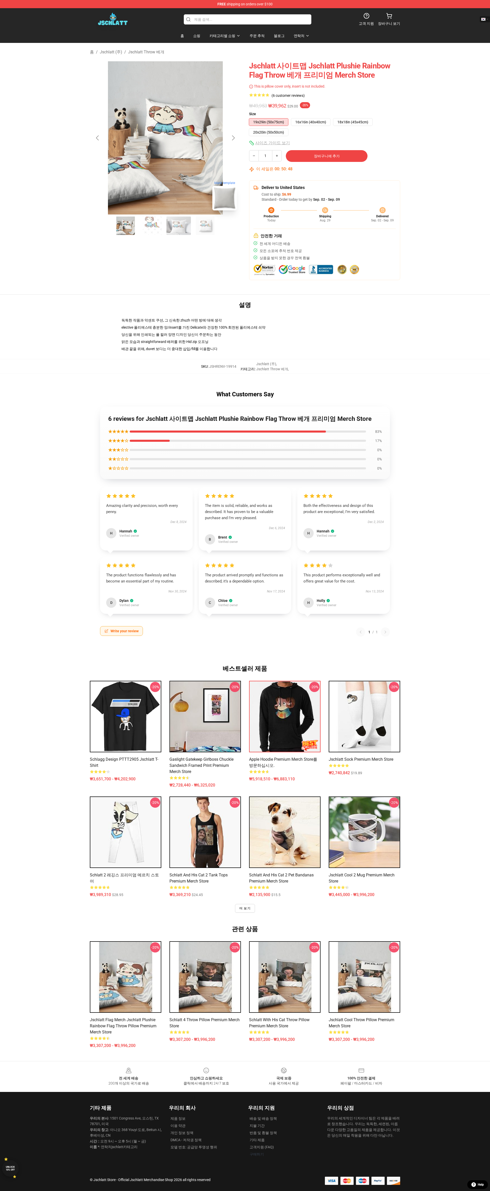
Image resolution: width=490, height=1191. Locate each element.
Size (252, 114)
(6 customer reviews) (288, 95)
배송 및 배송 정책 (263, 1118)
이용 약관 (178, 1126)
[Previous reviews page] (360, 632)
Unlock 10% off (10, 1168)
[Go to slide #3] (178, 226)
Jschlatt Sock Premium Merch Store (361, 759)
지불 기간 (257, 1126)
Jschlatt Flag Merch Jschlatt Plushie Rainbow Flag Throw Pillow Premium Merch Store (123, 1025)
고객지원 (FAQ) (262, 1147)
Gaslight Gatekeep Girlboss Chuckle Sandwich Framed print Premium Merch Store (201, 765)
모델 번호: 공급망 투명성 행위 (193, 1147)
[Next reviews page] (385, 632)
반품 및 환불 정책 (263, 1133)
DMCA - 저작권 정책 (186, 1140)
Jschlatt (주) (111, 52)
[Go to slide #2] (152, 226)
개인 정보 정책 (181, 1133)
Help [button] (481, 1184)
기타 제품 (257, 1140)
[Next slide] (233, 138)
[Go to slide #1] (125, 226)
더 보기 (245, 908)
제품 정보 (178, 1118)
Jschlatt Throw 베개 (146, 52)
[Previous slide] (97, 138)
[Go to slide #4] (205, 226)
